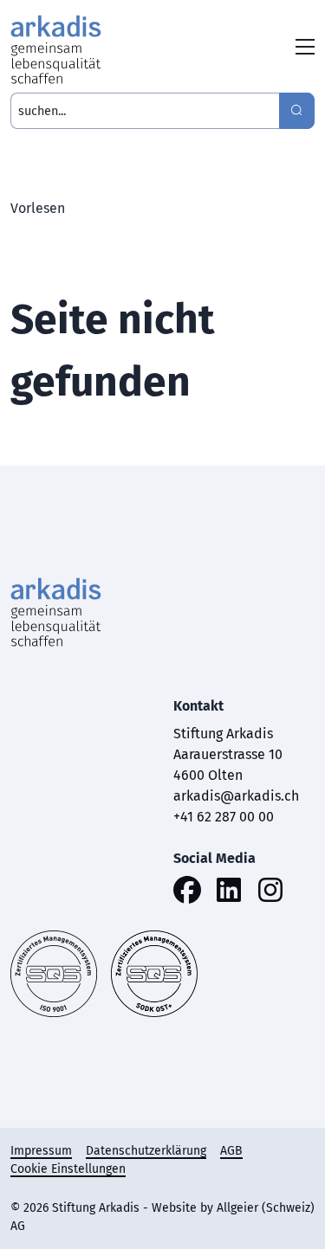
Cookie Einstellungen (68, 1169)
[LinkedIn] (229, 893)
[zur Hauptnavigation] (305, 50)
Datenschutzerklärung (146, 1150)
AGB (231, 1150)
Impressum (41, 1150)
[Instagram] (270, 893)
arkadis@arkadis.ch (236, 796)
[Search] (297, 111)
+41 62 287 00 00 (223, 816)
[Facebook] (187, 893)
